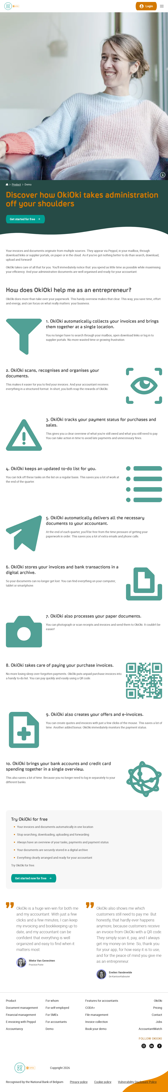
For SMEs (52, 1015)
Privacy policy (79, 1082)
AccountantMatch (150, 1029)
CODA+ (90, 1008)
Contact (157, 1015)
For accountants (56, 1022)
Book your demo (95, 1029)
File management (96, 1015)
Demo (49, 1029)
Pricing (157, 1008)
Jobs (159, 1022)
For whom (52, 1001)
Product (16, 184)
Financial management (21, 1015)
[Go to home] (11, 6)
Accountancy (14, 1029)
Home (7, 184)
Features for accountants (101, 1001)
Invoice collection (96, 1022)
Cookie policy (102, 1082)
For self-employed (57, 1008)
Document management (22, 1008)
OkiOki (158, 1001)
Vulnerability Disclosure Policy (137, 1082)
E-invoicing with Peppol (21, 1022)
